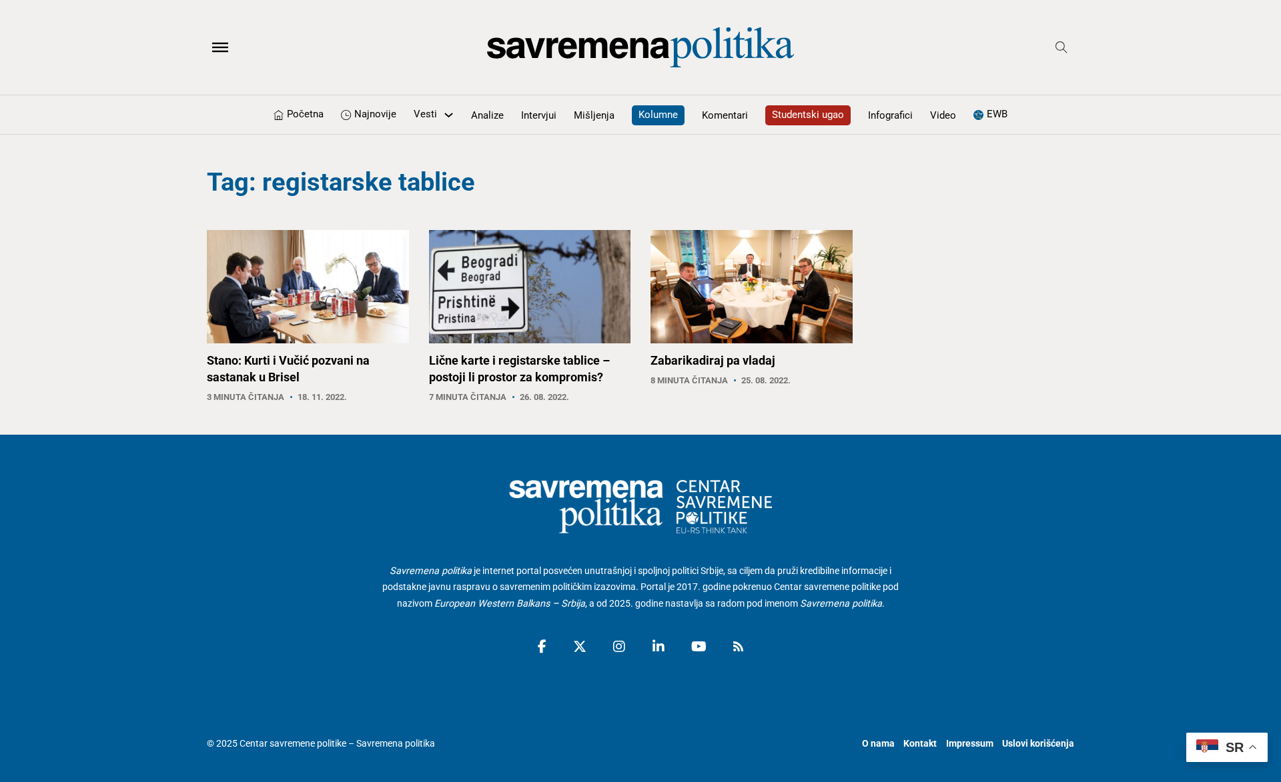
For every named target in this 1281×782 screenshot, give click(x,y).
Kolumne (658, 115)
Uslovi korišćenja (1038, 743)
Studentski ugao (808, 115)
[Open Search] (1061, 47)
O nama (878, 743)
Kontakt (920, 743)
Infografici (890, 115)
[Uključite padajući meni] (449, 115)
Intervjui (538, 115)
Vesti (425, 114)
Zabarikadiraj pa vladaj (713, 360)
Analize (487, 115)
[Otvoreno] (220, 47)
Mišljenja (594, 115)
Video (943, 115)
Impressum (969, 743)
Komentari (725, 115)
